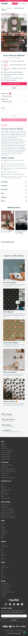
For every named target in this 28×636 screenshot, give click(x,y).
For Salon (3, 596)
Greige (2, 565)
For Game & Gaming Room (7, 592)
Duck (2, 548)
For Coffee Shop (5, 590)
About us (3, 486)
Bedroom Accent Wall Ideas (7, 513)
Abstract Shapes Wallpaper (11, 343)
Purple (2, 571)
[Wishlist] (21, 3)
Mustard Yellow (4, 567)
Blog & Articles (5, 502)
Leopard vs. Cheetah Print (7, 509)
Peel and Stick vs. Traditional (8, 511)
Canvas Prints (4, 448)
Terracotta (3, 577)
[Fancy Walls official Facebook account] (10, 604)
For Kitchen (4, 594)
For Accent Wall (5, 583)
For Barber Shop (5, 588)
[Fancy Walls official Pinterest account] (14, 604)
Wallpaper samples (5, 456)
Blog (2, 496)
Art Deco (3, 523)
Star (2, 556)
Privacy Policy (19, 630)
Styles (3, 520)
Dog (2, 550)
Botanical (3, 527)
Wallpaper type (5, 93)
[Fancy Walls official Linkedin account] (22, 604)
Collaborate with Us (5, 473)
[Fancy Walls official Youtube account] (18, 604)
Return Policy (4, 492)
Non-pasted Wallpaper (6, 452)
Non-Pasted (6, 61)
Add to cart (14, 120)
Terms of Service (9, 630)
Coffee (2, 544)
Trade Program (4, 467)
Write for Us (4, 475)
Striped (3, 558)
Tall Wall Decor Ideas (6, 515)
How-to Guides (4, 494)
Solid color (3, 554)
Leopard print (4, 546)
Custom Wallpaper (5, 454)
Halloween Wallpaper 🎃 (10, 401)
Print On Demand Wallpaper (7, 469)
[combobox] (14, 96)
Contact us (3, 488)
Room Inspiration (5, 504)
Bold (2, 525)
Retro (2, 538)
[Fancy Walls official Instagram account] (6, 604)
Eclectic (3, 529)
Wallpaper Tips (4, 506)
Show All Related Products (8, 242)
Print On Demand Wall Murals (8, 471)
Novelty (3, 536)
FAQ (2, 484)
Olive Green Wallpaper (9, 282)
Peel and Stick (7, 68)
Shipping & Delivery (6, 490)
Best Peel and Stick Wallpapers (8, 517)
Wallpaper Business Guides (7, 477)
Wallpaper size (4, 99)
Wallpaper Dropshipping (7, 465)
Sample (14, 88)
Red (2, 573)
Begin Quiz (14, 3)
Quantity (3, 108)
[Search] (19, 3)
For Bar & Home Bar (6, 586)
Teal (2, 575)
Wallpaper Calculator (6, 459)
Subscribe (14, 620)
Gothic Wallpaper (8, 312)
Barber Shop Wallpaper (10, 372)
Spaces (3, 581)
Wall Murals (3, 446)
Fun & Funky (4, 531)
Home (2, 8)
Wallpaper (9, 8)
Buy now (14, 116)
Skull (2, 552)
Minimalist (3, 533)
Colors (3, 562)
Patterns (3, 541)
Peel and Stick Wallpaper (7, 450)
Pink (2, 569)
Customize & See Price (14, 83)
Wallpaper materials (5, 498)
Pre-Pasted (6, 65)
